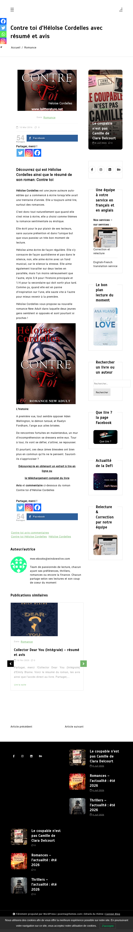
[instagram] (101, 169)
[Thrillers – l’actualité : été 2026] (77, 808)
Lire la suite (20, 688)
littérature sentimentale (101, 134)
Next (83, 663)
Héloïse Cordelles (60, 536)
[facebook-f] (92, 169)
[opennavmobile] (120, 9)
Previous (10, 663)
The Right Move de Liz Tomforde (40, 651)
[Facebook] (37, 153)
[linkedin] (110, 169)
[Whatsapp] (3, 34)
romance (98, 139)
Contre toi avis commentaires (30, 532)
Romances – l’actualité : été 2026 (105, 116)
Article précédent (21, 726)
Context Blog (112, 914)
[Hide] (1, 47)
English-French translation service (105, 264)
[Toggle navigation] (12, 9)
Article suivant (74, 726)
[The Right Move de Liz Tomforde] (35, 620)
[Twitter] (20, 153)
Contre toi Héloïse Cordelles (29, 536)
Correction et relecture (101, 251)
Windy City (21, 681)
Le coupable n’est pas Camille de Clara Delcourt (104, 756)
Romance (49, 117)
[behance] (118, 169)
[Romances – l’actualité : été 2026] (77, 784)
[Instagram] (29, 153)
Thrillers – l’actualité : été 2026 (102, 805)
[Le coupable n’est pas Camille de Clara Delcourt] (77, 759)
